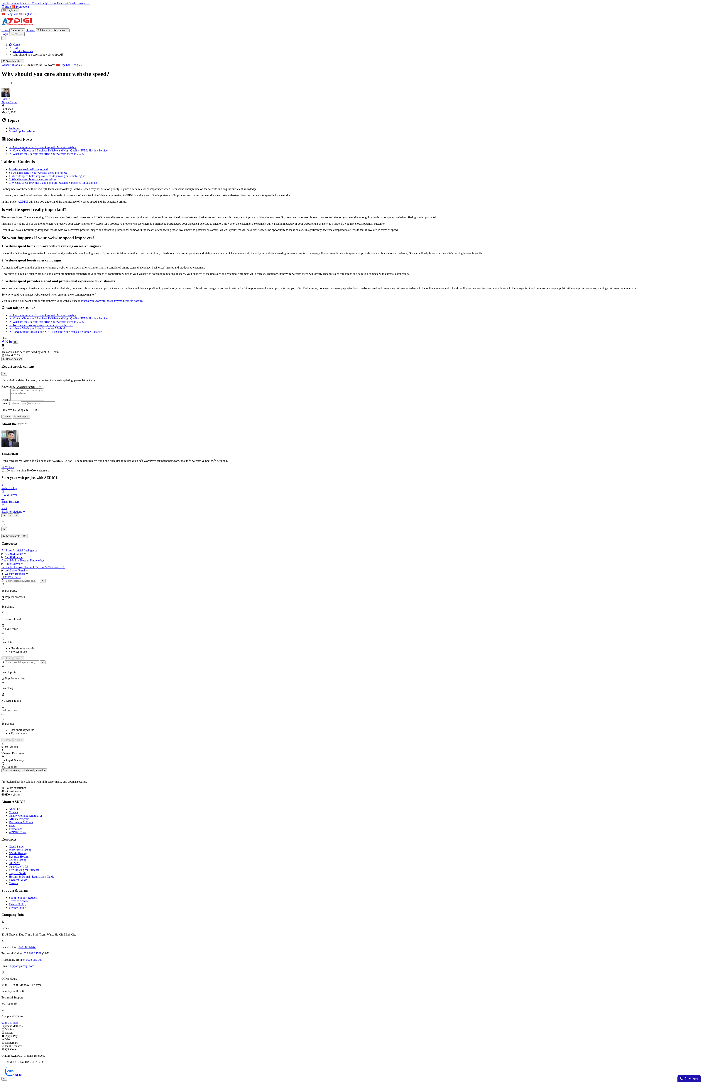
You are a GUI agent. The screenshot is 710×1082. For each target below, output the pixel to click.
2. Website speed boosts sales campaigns (32, 179)
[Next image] (16, 515)
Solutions (42, 30)
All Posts (7, 550)
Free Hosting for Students (24, 869)
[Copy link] (15, 342)
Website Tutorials (11, 64)
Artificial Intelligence (25, 550)
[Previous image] (10, 515)
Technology (31, 567)
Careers (13, 883)
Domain (30, 30)
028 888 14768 (27, 947)
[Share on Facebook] (3, 341)
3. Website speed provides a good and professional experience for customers (53, 182)
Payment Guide (18, 879)
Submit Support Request (23, 897)
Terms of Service (19, 901)
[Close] (4, 374)
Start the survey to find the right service (24, 770)
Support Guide (17, 873)
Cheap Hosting (17, 859)
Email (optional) (10, 403)
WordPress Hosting (20, 849)
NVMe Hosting (18, 853)
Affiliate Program (19, 819)
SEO (4, 577)
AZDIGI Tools (17, 832)
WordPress (14, 577)
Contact (13, 812)
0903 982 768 (34, 959)
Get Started (17, 34)
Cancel (6, 416)
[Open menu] (4, 38)
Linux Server (13, 563)
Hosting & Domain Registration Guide (31, 876)
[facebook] (3, 1074)
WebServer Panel (15, 570)
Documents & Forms (21, 822)
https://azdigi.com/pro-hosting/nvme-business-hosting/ (111, 300)
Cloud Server (16, 846)
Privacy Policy (17, 907)
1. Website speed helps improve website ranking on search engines (47, 176)
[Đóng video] (4, 529)
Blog (12, 825)
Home (5, 30)
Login (5, 34)
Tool (42, 567)
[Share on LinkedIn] (11, 341)
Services (16, 30)
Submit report (21, 416)
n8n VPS (14, 863)
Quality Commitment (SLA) (25, 815)
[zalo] (10, 1074)
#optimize (14, 128)
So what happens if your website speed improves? (38, 172)
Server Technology (12, 567)
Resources (59, 30)
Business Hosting (19, 856)
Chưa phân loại (10, 560)
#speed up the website (22, 131)
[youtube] (17, 1074)
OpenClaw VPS (18, 866)
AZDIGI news (14, 557)
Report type (8, 386)
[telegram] (20, 1074)
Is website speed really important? (28, 169)
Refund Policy (17, 904)
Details (5, 399)
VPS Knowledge (55, 567)
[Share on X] (7, 341)
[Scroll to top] (4, 1079)
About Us (14, 809)
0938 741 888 (9, 1022)
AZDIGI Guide (14, 553)
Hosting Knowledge (32, 560)
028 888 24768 (33, 953)
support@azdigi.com (22, 966)
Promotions (15, 829)
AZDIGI (23, 201)
